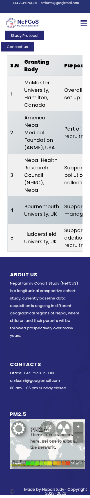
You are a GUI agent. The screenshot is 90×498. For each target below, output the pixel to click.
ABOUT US (24, 274)
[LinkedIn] (54, 8)
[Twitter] (46, 8)
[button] (84, 23)
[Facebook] (38, 8)
